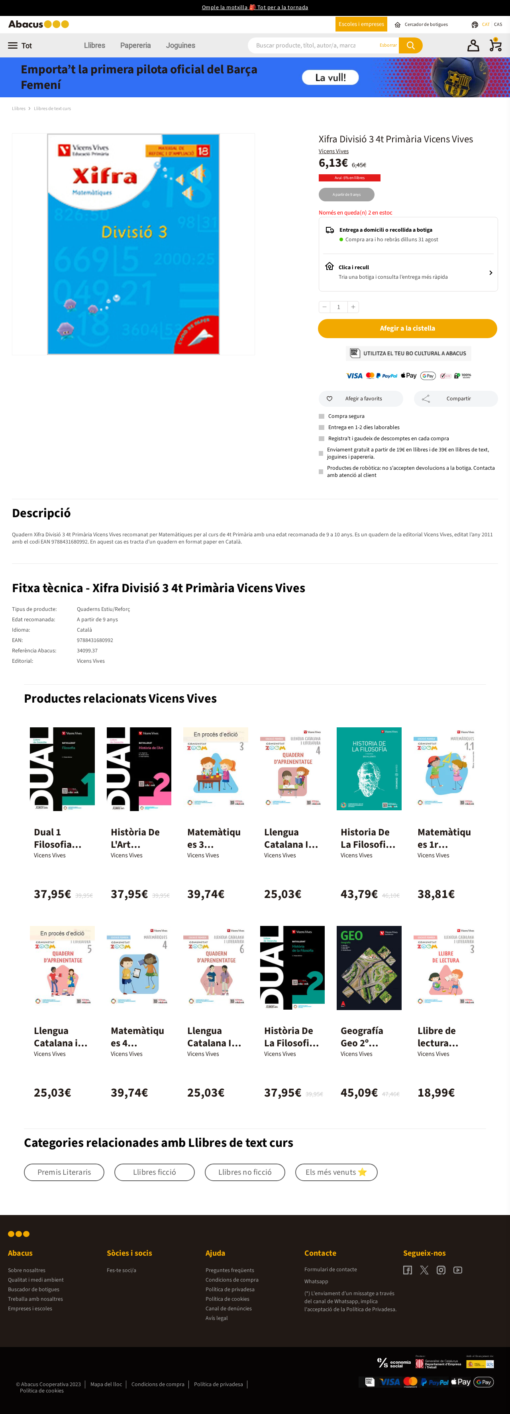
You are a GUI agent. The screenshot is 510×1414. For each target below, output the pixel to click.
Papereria (135, 45)
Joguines (180, 45)
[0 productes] (495, 49)
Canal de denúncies (229, 1309)
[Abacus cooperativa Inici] (40, 27)
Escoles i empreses (361, 24)
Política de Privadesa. (371, 1310)
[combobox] (303, 45)
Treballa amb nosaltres (35, 1299)
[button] (473, 46)
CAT (486, 24)
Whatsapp (316, 1282)
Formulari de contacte (330, 1270)
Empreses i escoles (30, 1309)
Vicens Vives (334, 151)
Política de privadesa (230, 1290)
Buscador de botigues (33, 1290)
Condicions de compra (232, 1280)
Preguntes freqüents (230, 1270)
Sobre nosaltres (26, 1270)
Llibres (94, 45)
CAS (498, 24)
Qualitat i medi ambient (36, 1280)
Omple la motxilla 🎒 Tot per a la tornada (255, 8)
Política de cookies (227, 1299)
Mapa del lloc (106, 1384)
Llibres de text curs (52, 108)
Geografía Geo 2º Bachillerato (367, 1043)
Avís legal (217, 1318)
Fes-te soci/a (121, 1270)
